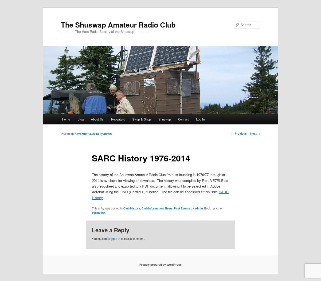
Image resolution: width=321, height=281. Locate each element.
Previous (239, 133)
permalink (98, 212)
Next (255, 133)
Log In (200, 119)
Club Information (152, 208)
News (168, 208)
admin (107, 134)
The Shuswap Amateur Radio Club (118, 25)
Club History (131, 208)
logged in (114, 239)
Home (66, 119)
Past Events (182, 208)
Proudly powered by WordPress (160, 264)
